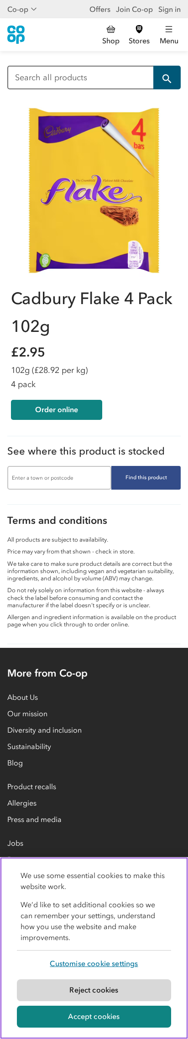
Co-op (17, 9)
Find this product (146, 477)
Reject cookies (93, 989)
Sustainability (29, 746)
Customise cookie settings (94, 963)
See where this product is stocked (86, 451)
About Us (22, 697)
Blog (15, 762)
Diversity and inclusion (44, 729)
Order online (56, 409)
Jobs (15, 843)
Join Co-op (134, 9)
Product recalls (31, 786)
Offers (99, 9)
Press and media (34, 819)
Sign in (169, 9)
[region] (94, 948)
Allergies (22, 802)
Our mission (27, 713)
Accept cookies (94, 1016)
